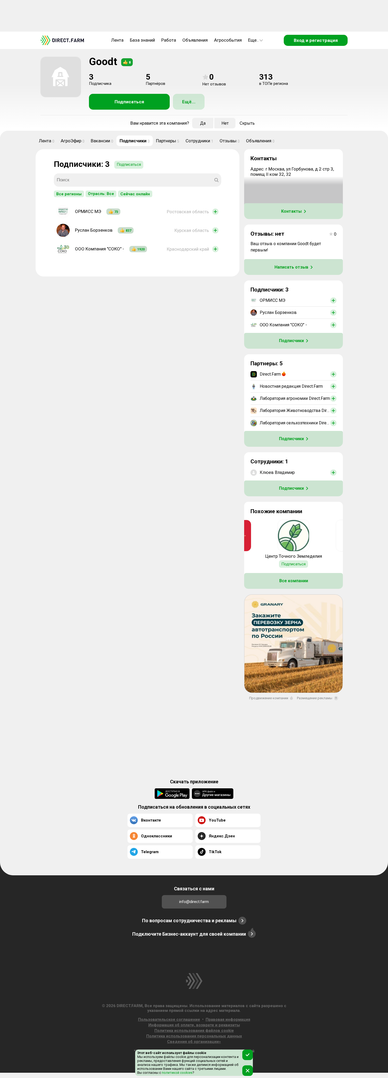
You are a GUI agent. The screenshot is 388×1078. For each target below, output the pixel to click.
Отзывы (230, 140)
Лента (117, 40)
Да (203, 123)
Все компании (293, 580)
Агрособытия (228, 40)
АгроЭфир (72, 140)
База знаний (142, 40)
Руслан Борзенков (93, 230)
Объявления (195, 40)
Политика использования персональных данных (194, 1036)
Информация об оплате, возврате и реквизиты (194, 1025)
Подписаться (129, 101)
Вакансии (102, 140)
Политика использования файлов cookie (194, 1030)
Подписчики (135, 140)
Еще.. (253, 40)
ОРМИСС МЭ (88, 211)
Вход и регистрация (316, 40)
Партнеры (167, 140)
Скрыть (247, 123)
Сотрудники (199, 140)
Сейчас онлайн (135, 194)
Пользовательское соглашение (169, 1019)
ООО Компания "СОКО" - (99, 248)
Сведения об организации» (194, 1041)
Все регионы (69, 194)
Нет (225, 123)
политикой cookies (176, 1073)
